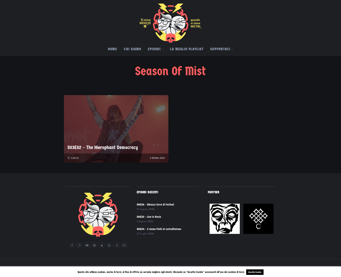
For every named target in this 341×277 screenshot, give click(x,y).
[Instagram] (79, 245)
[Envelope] (124, 245)
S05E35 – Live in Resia (149, 216)
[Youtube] (87, 245)
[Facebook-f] (72, 245)
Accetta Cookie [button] (254, 272)
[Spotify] (94, 245)
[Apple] (102, 245)
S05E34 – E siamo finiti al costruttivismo (159, 229)
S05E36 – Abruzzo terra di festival (155, 204)
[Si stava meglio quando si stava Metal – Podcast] (170, 21)
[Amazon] (117, 245)
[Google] (109, 245)
